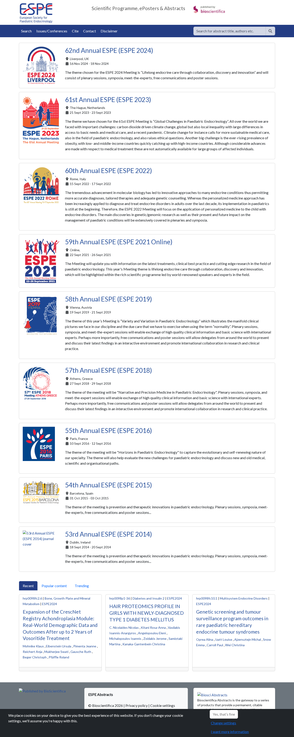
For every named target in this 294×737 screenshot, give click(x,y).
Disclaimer (109, 31)
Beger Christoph (35, 657)
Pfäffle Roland (59, 657)
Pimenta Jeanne (84, 646)
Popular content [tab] (54, 585)
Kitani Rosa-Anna (153, 627)
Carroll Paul (215, 645)
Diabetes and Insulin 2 (148, 598)
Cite (75, 31)
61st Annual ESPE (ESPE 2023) (108, 99)
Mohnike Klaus (33, 646)
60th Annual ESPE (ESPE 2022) (108, 170)
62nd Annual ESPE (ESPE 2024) (109, 50)
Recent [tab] (28, 585)
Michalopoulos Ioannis (125, 638)
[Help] (270, 31)
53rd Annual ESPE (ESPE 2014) (108, 534)
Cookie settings (162, 705)
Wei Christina (235, 645)
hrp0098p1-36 (119, 598)
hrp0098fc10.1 (206, 598)
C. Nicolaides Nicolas (124, 627)
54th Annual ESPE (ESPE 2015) (108, 485)
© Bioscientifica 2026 (106, 705)
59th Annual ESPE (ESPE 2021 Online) (118, 242)
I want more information (230, 731)
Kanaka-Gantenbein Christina (143, 644)
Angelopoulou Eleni (152, 633)
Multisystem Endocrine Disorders (244, 598)
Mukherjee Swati (56, 652)
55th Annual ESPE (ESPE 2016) (108, 430)
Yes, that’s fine (224, 714)
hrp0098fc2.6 (32, 598)
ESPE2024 (49, 604)
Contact (89, 31)
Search (26, 31)
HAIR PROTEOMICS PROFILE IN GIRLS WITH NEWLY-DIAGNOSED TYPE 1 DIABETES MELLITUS (146, 612)
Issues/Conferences (51, 31)
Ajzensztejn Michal (247, 639)
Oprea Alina (204, 639)
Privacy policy (136, 705)
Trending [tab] (82, 585)
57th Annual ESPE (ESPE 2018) (108, 370)
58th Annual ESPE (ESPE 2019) (108, 299)
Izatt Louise (223, 639)
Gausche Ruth (81, 652)
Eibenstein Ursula (58, 646)
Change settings (223, 723)
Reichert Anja (32, 652)
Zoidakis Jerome (155, 638)
